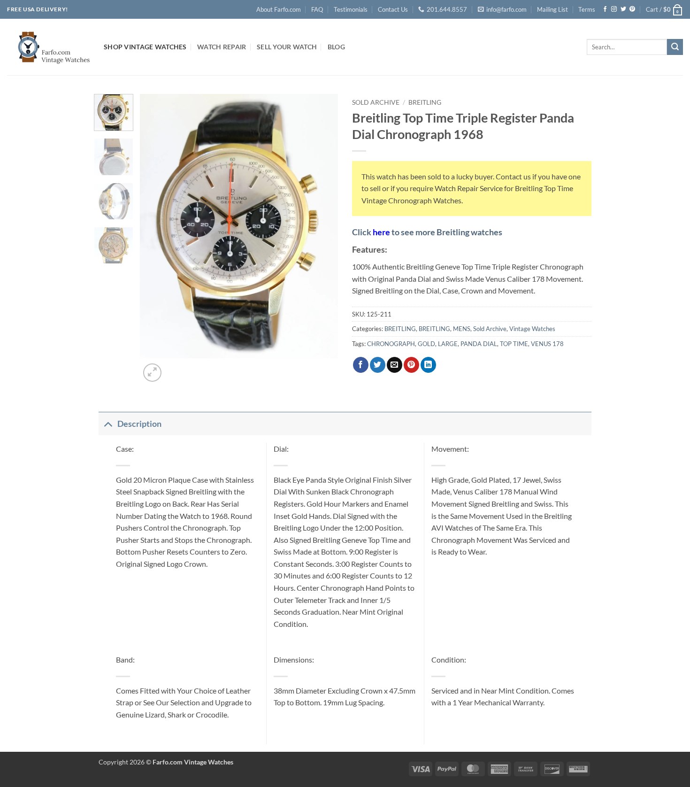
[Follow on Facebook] (605, 9)
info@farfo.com (506, 9)
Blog (336, 47)
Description (139, 424)
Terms (586, 9)
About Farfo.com (278, 9)
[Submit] (675, 47)
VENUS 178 (547, 343)
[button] (664, 9)
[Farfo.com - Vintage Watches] (48, 47)
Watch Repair (221, 47)
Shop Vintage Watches (145, 47)
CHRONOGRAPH (391, 343)
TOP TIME (514, 343)
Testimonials (351, 9)
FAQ (317, 9)
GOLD (426, 343)
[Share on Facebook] (360, 365)
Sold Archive (375, 102)
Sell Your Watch (287, 47)
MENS (461, 328)
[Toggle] (108, 424)
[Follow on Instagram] (614, 9)
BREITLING (424, 102)
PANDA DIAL (478, 343)
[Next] (175, 367)
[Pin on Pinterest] (411, 365)
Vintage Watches (532, 328)
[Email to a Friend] (394, 365)
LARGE (448, 343)
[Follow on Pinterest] (632, 9)
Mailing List (552, 9)
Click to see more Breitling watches (427, 232)
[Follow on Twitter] (623, 9)
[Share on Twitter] (377, 365)
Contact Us (393, 9)
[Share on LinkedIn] (428, 365)
